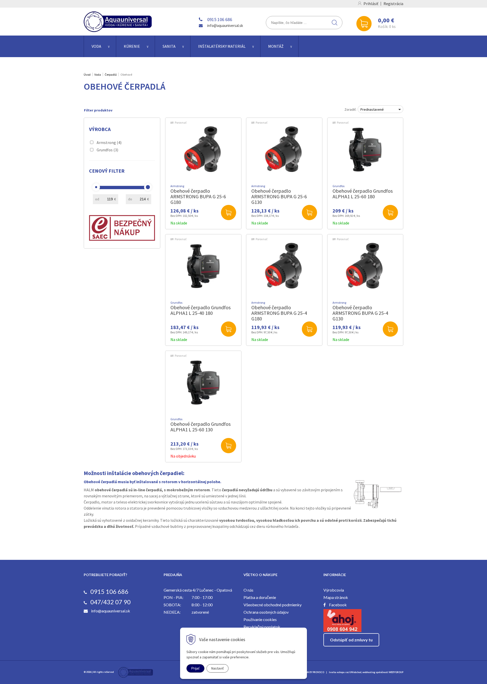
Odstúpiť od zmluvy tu (351, 639)
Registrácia (393, 3)
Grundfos (107, 149)
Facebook (338, 604)
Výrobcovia (333, 590)
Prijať (195, 668)
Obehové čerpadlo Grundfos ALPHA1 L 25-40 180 (200, 310)
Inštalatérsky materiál (222, 46)
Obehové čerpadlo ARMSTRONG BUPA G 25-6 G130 (279, 196)
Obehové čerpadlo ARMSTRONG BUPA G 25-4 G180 (279, 313)
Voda (96, 46)
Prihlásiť (370, 3)
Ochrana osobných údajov (266, 612)
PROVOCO (318, 672)
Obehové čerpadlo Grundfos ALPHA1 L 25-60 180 (363, 194)
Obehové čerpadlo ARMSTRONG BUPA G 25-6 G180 (198, 196)
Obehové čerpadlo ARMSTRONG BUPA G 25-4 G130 (360, 313)
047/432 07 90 (110, 602)
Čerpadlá (111, 74)
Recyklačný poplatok (262, 626)
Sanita (169, 46)
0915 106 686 (219, 19)
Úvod (87, 74)
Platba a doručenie (260, 597)
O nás (248, 590)
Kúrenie (132, 46)
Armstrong (109, 142)
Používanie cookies (260, 619)
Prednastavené (372, 109)
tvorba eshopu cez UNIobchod (345, 672)
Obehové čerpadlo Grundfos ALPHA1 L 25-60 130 (200, 427)
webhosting (368, 672)
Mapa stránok (335, 597)
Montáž (276, 46)
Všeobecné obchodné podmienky (273, 604)
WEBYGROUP (396, 672)
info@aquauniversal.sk (225, 25)
